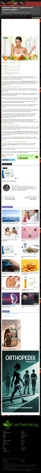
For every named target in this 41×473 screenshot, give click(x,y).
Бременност (23, 436)
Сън (22, 445)
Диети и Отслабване (24, 435)
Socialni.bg (8, 463)
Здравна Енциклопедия (7, 432)
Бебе (3, 439)
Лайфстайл (4, 441)
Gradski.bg (4, 463)
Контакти (22, 459)
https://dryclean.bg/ (6, 314)
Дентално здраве (5, 443)
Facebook (5, 159)
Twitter (11, 159)
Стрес (4, 447)
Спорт (22, 444)
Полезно (15, 11)
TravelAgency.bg (13, 463)
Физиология (23, 448)
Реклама (4, 459)
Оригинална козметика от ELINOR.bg (9, 316)
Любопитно (5, 431)
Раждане (4, 437)
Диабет (22, 443)
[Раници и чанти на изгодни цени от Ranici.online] (11, 334)
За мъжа (4, 433)
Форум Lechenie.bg (6, 451)
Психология (23, 447)
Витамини (4, 449)
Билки (4, 445)
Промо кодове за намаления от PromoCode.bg (11, 313)
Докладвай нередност (23, 158)
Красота (22, 440)
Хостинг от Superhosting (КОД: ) (23, 470)
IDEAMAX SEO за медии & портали (8, 470)
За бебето (4, 435)
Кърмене (22, 437)
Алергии (4, 444)
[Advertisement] (20, 28)
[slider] (5, 157)
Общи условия (5, 461)
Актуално (22, 449)
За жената (23, 432)
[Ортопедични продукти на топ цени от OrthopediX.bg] (20, 381)
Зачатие (4, 436)
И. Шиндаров (5, 62)
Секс (22, 439)
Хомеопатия (23, 441)
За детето (22, 433)
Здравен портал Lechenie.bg (7, 11)
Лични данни (22, 461)
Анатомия (4, 448)
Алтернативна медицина (7, 440)
